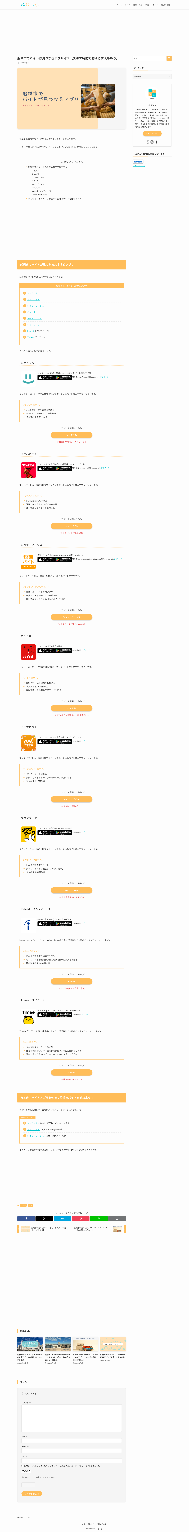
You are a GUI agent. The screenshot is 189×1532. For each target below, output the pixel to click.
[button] (26, 1218)
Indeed (30, 330)
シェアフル (35, 170)
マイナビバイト (37, 184)
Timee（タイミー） (39, 194)
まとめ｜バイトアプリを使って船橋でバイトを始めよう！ (55, 198)
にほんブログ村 (139, 165)
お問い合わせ (102, 1524)
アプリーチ (104, 377)
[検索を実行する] (169, 58)
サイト (24, 1456)
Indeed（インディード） (41, 191)
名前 (24, 1436)
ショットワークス (38, 177)
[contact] (156, 142)
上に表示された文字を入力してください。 (38, 1477)
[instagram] (152, 142)
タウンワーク (36, 187)
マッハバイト (36, 174)
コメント (26, 1402)
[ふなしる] (29, 4)
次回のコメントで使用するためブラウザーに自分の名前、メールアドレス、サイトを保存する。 (63, 1466)
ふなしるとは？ (152, 133)
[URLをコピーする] (117, 1218)
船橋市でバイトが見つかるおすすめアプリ (47, 166)
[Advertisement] (94, 28)
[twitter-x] (147, 142)
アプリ (23, 1205)
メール (25, 1446)
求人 (30, 1205)
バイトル (35, 180)
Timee (30, 337)
